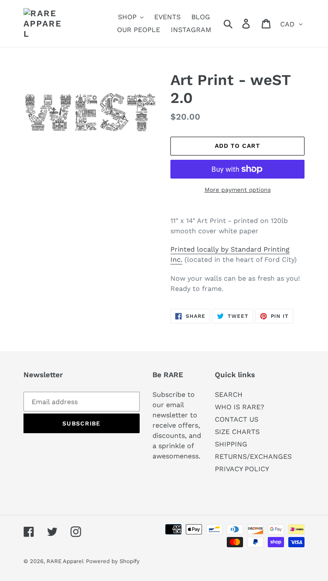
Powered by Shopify (113, 561)
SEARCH (229, 394)
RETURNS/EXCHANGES (253, 456)
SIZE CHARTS (237, 432)
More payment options (238, 189)
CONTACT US (236, 419)
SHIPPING (231, 444)
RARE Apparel (65, 561)
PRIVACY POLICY (242, 469)
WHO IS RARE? (239, 407)
